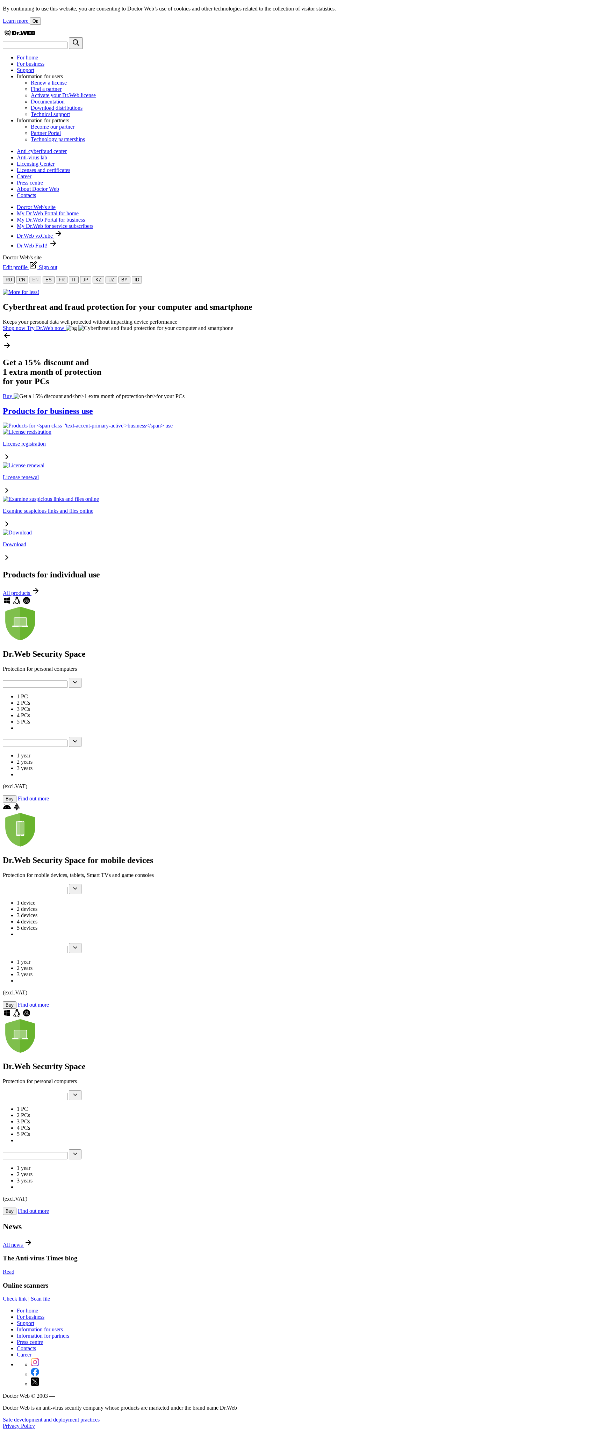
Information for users (40, 1329)
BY (124, 279)
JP (85, 279)
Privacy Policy (19, 1426)
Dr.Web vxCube (35, 236)
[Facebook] (35, 1374)
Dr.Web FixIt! (33, 246)
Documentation (48, 102)
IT (74, 279)
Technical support (50, 114)
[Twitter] (35, 1384)
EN (35, 279)
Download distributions (56, 108)
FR (62, 279)
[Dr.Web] (19, 34)
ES (48, 279)
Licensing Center (36, 164)
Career (24, 176)
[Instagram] (35, 1364)
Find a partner (46, 89)
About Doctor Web (38, 189)
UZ (111, 279)
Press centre (30, 183)
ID (137, 279)
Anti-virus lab (32, 157)
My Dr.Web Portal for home (48, 213)
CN (22, 279)
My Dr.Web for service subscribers (55, 226)
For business (30, 64)
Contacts (26, 195)
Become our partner (52, 127)
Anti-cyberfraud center (42, 151)
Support (25, 70)
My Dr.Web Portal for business (51, 220)
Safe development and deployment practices (51, 1420)
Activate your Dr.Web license (63, 95)
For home (27, 57)
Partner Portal (46, 133)
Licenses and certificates (43, 170)
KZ (98, 279)
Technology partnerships (58, 139)
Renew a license (49, 83)
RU (9, 279)
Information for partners (43, 1336)
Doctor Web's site (36, 207)
